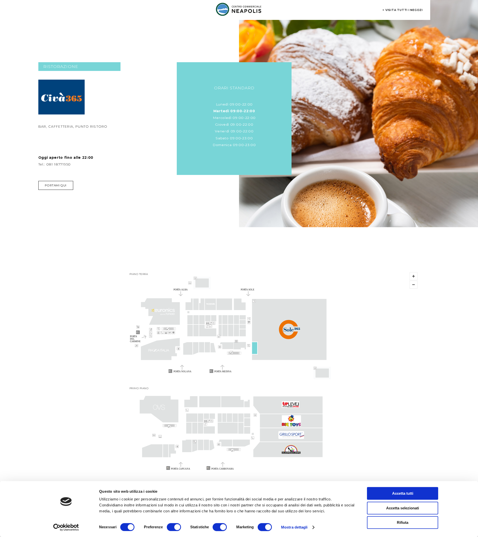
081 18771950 (58, 164)
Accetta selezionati (402, 508)
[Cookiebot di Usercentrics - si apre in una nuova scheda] (66, 527)
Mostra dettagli (294, 527)
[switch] (174, 527)
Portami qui (55, 185)
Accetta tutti (402, 493)
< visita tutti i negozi (402, 10)
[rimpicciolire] (414, 285)
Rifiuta (402, 522)
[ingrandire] (414, 276)
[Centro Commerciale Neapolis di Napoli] (239, 9)
